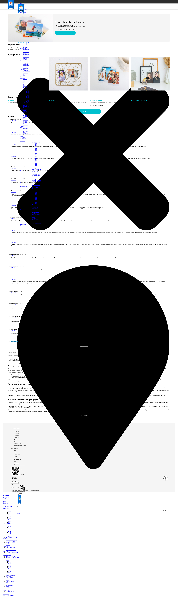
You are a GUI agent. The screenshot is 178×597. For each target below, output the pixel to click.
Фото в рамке (34, 155)
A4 (26, 43)
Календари (16, 435)
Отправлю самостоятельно (37, 183)
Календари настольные (36, 180)
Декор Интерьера (18, 439)
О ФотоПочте (17, 450)
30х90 (27, 97)
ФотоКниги (17, 433)
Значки (24, 110)
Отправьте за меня (36, 185)
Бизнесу (16, 456)
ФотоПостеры (9, 576)
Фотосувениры (17, 441)
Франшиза (16, 463)
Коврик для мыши (35, 212)
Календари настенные (36, 181)
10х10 (36, 143)
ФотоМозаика (35, 189)
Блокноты (34, 176)
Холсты (33, 191)
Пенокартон (34, 204)
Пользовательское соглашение (18, 491)
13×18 (36, 159)
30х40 (27, 93)
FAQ (15, 461)
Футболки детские (25, 129)
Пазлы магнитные (25, 124)
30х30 (27, 92)
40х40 (27, 99)
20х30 (27, 91)
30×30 (36, 165)
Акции (15, 452)
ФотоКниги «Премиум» (26, 50)
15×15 (36, 160)
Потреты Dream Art (36, 187)
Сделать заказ (59, 32)
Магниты (34, 218)
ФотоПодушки (26, 107)
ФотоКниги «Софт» (36, 175)
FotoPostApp (18, 487)
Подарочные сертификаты (20, 445)
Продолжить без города (23, 42)
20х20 (36, 149)
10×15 (9, 526)
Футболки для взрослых (37, 223)
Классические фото (36, 142)
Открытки (16, 437)
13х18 (36, 145)
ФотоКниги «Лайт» (26, 55)
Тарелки (25, 121)
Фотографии (17, 431)
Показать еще (14, 341)
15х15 (9, 514)
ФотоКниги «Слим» (26, 52)
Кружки (25, 115)
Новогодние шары (35, 214)
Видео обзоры (17, 459)
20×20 (36, 163)
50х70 (36, 203)
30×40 (27, 42)
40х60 (36, 202)
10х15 (36, 144)
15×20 (36, 161)
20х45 (27, 95)
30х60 (27, 96)
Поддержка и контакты (19, 464)
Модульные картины (36, 206)
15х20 (36, 148)
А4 (35, 154)
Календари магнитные (36, 179)
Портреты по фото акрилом (37, 188)
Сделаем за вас (17, 454)
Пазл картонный (25, 119)
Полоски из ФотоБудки (36, 169)
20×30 (36, 164)
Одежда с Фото (17, 443)
